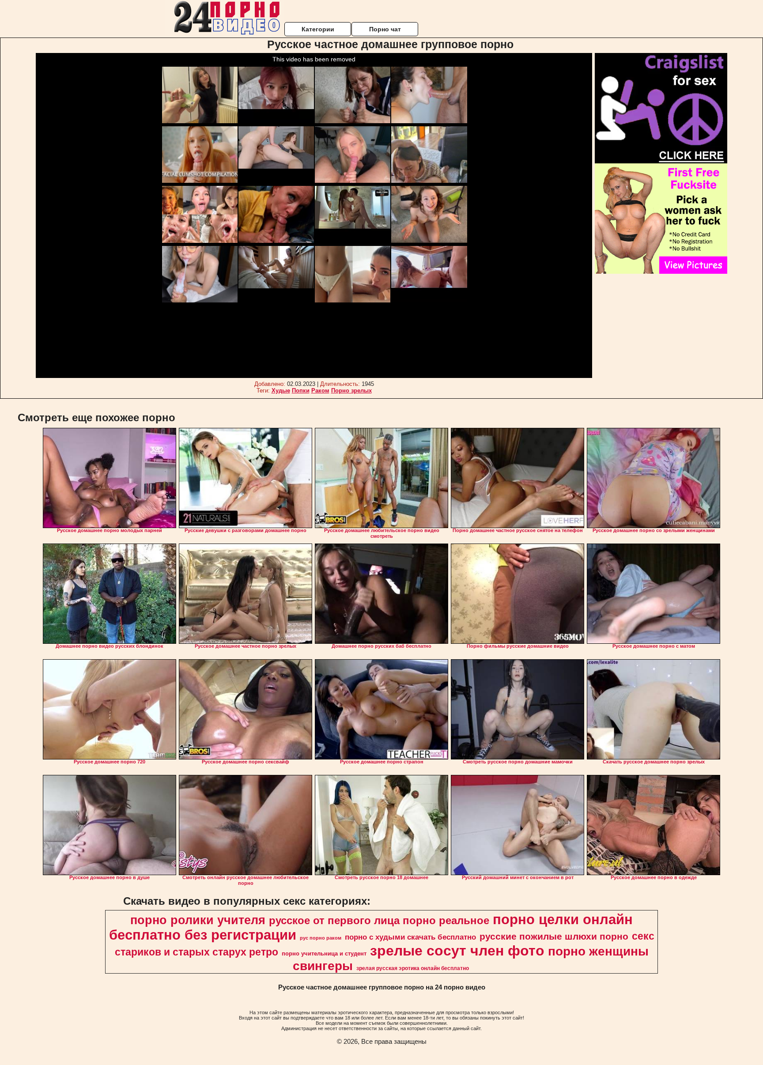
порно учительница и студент (324, 953)
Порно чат (385, 29)
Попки (301, 390)
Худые (281, 390)
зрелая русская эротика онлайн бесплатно (412, 968)
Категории (318, 29)
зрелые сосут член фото (457, 951)
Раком (320, 390)
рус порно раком (320, 937)
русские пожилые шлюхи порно (554, 936)
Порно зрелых (351, 390)
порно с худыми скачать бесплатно (410, 937)
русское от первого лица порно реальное (379, 920)
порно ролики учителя (197, 920)
